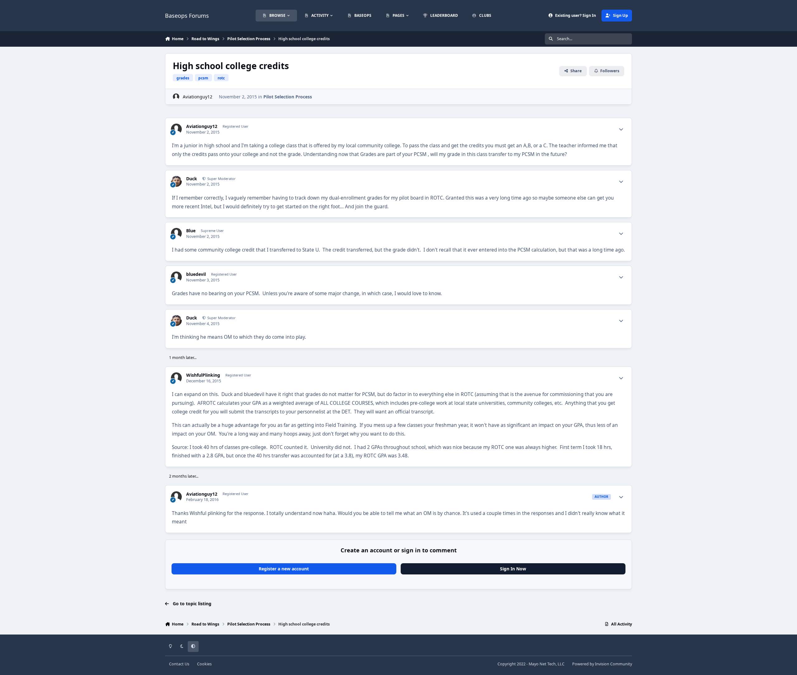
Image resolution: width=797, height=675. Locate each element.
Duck (191, 179)
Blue (191, 231)
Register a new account (284, 569)
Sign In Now (513, 569)
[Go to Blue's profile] (176, 233)
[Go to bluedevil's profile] (176, 276)
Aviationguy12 (197, 97)
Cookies (204, 664)
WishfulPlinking (203, 375)
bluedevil (196, 274)
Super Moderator (221, 178)
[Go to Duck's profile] (176, 181)
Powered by (602, 664)
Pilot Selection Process (287, 97)
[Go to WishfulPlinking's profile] (176, 377)
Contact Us (179, 664)
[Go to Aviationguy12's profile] (176, 96)
